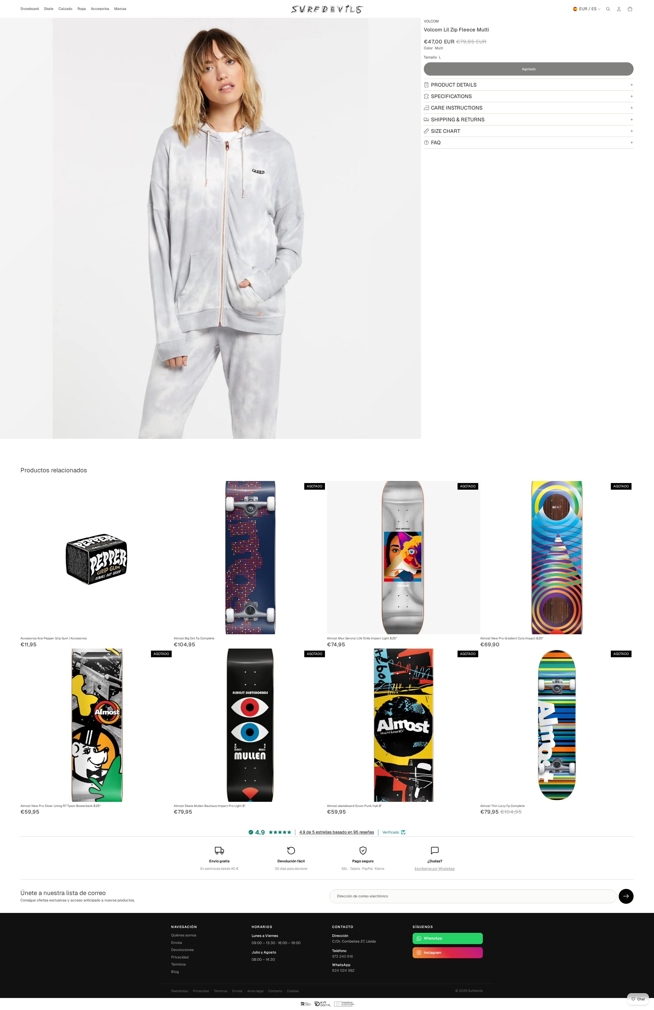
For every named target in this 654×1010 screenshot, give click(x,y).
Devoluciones (182, 949)
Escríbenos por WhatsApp (435, 868)
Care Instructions (457, 107)
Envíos (176, 942)
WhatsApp (433, 938)
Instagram (432, 952)
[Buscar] (608, 9)
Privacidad (180, 957)
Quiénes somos (183, 935)
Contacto (275, 991)
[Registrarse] (626, 896)
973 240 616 (342, 956)
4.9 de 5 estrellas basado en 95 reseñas (336, 832)
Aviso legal (255, 991)
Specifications (451, 96)
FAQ (436, 142)
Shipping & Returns (458, 119)
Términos (178, 964)
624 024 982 (343, 970)
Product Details (454, 84)
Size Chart (445, 131)
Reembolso (179, 991)
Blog (175, 971)
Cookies (293, 991)
